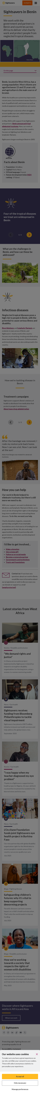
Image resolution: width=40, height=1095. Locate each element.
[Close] (37, 1054)
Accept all (20, 1076)
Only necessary (20, 1083)
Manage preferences (20, 1089)
